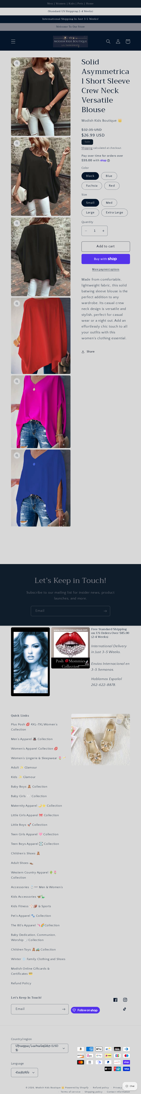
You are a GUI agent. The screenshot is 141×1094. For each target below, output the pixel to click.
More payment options (105, 269)
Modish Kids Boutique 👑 (50, 1087)
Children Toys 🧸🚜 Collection (33, 949)
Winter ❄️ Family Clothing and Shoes (38, 959)
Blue (109, 176)
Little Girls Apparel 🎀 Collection (35, 815)
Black (90, 176)
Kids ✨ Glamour (23, 777)
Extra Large (114, 212)
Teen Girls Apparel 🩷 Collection (34, 834)
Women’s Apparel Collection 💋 (34, 748)
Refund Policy (21, 983)
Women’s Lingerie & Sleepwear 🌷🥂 (38, 758)
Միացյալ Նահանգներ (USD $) (37, 1048)
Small (90, 202)
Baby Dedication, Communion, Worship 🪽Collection (33, 937)
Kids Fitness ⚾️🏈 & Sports (31, 906)
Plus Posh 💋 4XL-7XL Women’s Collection (34, 727)
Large (90, 212)
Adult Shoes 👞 (22, 863)
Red (112, 185)
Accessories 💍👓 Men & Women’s (37, 887)
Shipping (87, 148)
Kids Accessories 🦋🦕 (28, 896)
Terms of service (70, 1092)
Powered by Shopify (77, 1087)
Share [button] (91, 351)
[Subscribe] (105, 611)
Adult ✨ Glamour (24, 767)
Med (109, 202)
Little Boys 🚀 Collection (29, 824)
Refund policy (101, 1087)
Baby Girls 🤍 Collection (29, 796)
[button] (13, 41)
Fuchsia (91, 185)
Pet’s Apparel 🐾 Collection (31, 915)
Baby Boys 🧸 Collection (29, 786)
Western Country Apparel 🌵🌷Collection (34, 875)
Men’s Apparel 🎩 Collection (32, 739)
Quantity (87, 222)
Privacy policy (121, 1087)
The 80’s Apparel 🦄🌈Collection (35, 925)
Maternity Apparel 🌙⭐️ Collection (36, 805)
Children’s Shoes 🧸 (25, 853)
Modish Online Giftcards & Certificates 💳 (30, 971)
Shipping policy (94, 1092)
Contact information (118, 1092)
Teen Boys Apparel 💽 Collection (35, 844)
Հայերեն (22, 1072)
